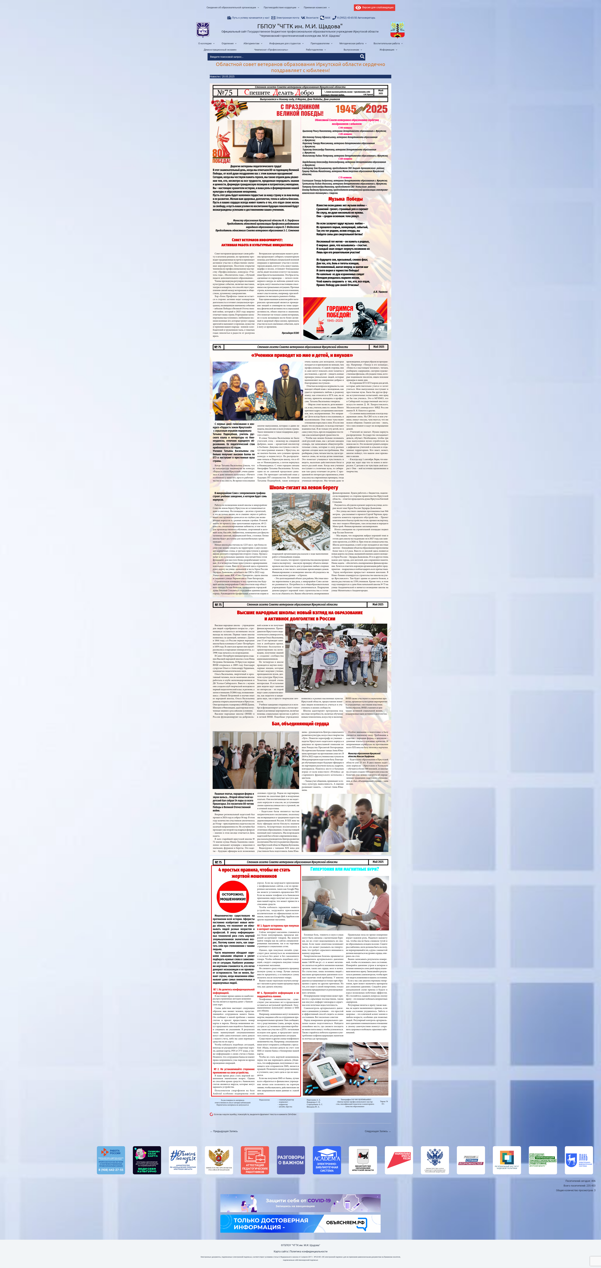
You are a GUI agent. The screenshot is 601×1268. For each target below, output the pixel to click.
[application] (257, 7)
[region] (300, 1160)
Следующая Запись (378, 1131)
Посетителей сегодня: (578, 1180)
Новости (215, 76)
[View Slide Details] (111, 1160)
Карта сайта (281, 1251)
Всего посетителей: (575, 1185)
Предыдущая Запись (224, 1131)
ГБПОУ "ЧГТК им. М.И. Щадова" (300, 26)
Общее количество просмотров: (575, 1190)
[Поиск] (362, 57)
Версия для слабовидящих (377, 7)
